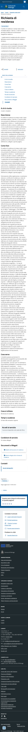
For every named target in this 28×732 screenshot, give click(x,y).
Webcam (3, 691)
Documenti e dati (5, 563)
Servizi (6, 12)
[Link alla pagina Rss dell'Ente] (5, 716)
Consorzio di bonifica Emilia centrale (10, 681)
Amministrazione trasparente (8, 701)
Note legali (4, 696)
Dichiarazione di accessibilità (8, 699)
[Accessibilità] (4, 728)
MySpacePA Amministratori (8, 689)
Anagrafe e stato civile (15, 12)
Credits (9, 726)
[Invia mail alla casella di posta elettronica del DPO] (10, 660)
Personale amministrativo (7, 567)
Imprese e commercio (6, 596)
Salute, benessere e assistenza (9, 598)
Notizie (3, 609)
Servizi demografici (8, 468)
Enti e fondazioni (5, 565)
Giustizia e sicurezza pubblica (8, 593)
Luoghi (2, 620)
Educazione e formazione (7, 591)
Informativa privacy (6, 694)
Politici (2, 572)
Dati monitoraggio (5, 724)
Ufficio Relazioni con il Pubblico (9, 646)
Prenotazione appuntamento (8, 706)
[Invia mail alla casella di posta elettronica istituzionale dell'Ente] (12, 641)
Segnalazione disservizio (7, 705)
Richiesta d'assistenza (6, 708)
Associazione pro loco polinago (9, 684)
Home (2, 12)
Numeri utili (4, 651)
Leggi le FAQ (4, 703)
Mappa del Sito (21, 726)
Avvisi (2, 612)
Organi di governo (5, 570)
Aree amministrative (6, 560)
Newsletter (4, 718)
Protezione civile (5, 679)
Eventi (2, 623)
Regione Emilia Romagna (7, 1)
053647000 (9, 637)
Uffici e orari (4, 648)
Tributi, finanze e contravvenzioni (9, 601)
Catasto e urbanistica (6, 588)
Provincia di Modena (6, 674)
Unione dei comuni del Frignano (9, 671)
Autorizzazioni (4, 586)
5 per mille (3, 686)
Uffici (2, 575)
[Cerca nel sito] (23, 6)
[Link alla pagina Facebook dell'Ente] (2, 716)
